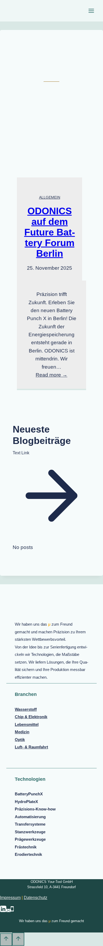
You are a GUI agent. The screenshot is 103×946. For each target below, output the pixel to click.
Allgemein (49, 197)
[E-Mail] (8, 911)
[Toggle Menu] (91, 10)
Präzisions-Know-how (35, 809)
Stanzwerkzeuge (30, 832)
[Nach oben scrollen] (6, 939)
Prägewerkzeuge (30, 839)
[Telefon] (12, 911)
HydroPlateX (26, 801)
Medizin (22, 732)
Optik (20, 739)
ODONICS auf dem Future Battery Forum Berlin (49, 232)
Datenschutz (35, 897)
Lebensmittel (27, 724)
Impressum (10, 897)
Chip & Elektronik (31, 716)
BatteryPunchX (29, 794)
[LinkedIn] (3, 911)
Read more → (51, 375)
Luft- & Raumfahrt (31, 747)
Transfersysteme (30, 824)
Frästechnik (25, 847)
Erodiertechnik (28, 854)
